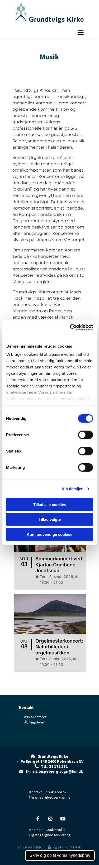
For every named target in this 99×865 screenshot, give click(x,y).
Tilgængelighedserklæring (49, 797)
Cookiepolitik (56, 792)
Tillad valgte (50, 519)
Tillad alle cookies (49, 504)
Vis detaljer (72, 489)
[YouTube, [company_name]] (62, 818)
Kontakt (26, 707)
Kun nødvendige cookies (49, 534)
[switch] (85, 434)
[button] (50, 32)
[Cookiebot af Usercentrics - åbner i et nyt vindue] (70, 327)
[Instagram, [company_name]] (50, 818)
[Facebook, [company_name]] (38, 818)
